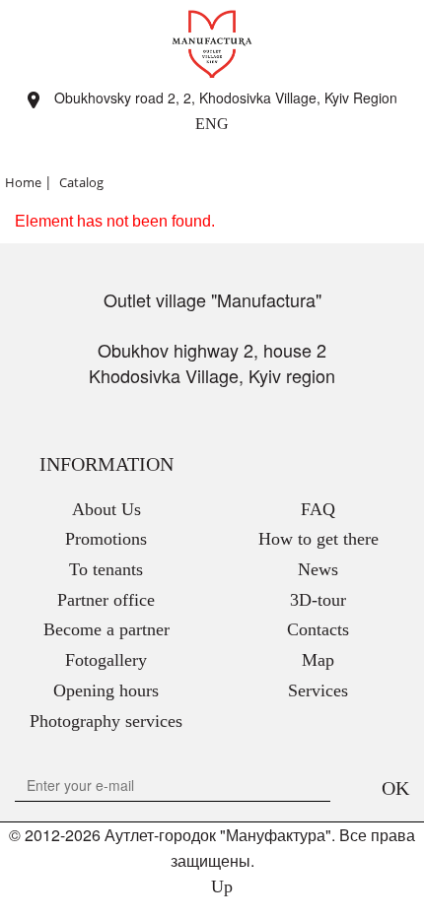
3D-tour (318, 600)
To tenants (106, 569)
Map (318, 660)
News (318, 569)
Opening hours (106, 690)
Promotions (106, 539)
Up (219, 886)
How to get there (318, 539)
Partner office (106, 600)
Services (318, 690)
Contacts (318, 629)
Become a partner (106, 629)
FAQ (318, 509)
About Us (106, 509)
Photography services (106, 721)
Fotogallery (106, 660)
